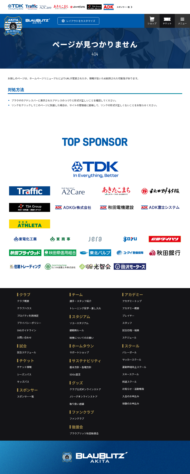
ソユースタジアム (79, 323)
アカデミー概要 (130, 308)
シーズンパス (24, 374)
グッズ (77, 382)
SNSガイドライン (26, 330)
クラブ (24, 294)
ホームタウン (83, 346)
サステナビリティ (86, 360)
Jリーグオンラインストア (83, 396)
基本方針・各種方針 (80, 367)
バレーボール (129, 352)
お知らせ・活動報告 (133, 389)
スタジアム (81, 316)
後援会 (77, 427)
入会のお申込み (130, 396)
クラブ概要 (23, 301)
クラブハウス (24, 308)
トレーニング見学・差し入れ (85, 308)
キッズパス (23, 381)
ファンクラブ (83, 412)
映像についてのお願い (82, 337)
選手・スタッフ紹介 (80, 301)
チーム (77, 294)
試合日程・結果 (130, 330)
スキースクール (130, 374)
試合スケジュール (26, 352)
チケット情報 (24, 367)
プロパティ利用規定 (28, 315)
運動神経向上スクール (134, 367)
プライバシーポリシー (29, 323)
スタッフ (127, 323)
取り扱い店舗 (77, 404)
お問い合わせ (24, 337)
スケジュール (129, 337)
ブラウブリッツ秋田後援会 (84, 433)
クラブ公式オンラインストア (85, 389)
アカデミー (134, 294)
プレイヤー (128, 315)
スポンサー (28, 390)
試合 (23, 346)
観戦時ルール (77, 330)
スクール (132, 346)
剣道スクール (129, 381)
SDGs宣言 (75, 374)
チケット (26, 360)
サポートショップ (79, 352)
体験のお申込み (130, 403)
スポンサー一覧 (123, 7)
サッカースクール (131, 359)
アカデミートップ (132, 301)
